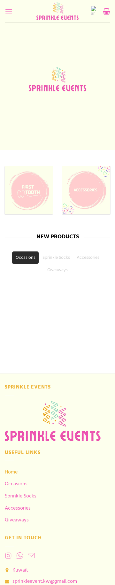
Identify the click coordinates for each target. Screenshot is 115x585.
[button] (8, 11)
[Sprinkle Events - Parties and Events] (57, 11)
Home (11, 472)
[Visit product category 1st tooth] (29, 190)
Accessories (18, 508)
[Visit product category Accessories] (86, 190)
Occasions (16, 484)
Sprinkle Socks (20, 496)
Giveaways (17, 520)
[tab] (25, 257)
